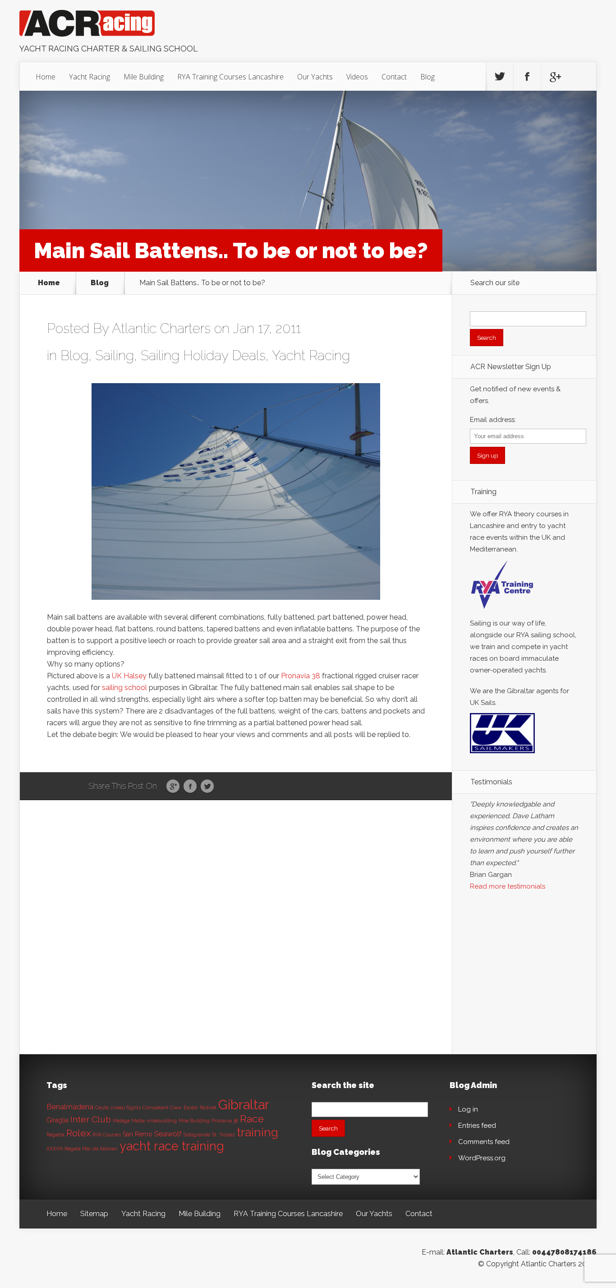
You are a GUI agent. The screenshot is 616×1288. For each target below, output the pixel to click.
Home (45, 77)
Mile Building (144, 77)
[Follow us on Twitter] (499, 76)
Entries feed (477, 1125)
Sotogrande (197, 1134)
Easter (191, 1107)
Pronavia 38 (300, 676)
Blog (427, 77)
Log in (468, 1109)
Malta (138, 1120)
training (257, 1132)
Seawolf (168, 1134)
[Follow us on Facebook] (527, 76)
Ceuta (102, 1107)
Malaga (121, 1120)
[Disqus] (236, 940)
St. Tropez (223, 1134)
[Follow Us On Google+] (554, 76)
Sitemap (94, 1213)
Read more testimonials (507, 886)
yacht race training (172, 1146)
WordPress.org (482, 1158)
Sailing (114, 355)
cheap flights (125, 1107)
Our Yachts (315, 77)
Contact (394, 77)
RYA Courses (106, 1134)
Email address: (493, 420)
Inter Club (90, 1119)
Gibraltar (243, 1104)
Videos (357, 77)
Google (173, 786)
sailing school (124, 687)
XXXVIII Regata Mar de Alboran (82, 1148)
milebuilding (162, 1120)
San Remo (137, 1134)
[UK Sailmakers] (502, 755)
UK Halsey (129, 676)
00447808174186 (564, 1252)
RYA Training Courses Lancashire (230, 77)
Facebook (190, 786)
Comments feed (484, 1142)
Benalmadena (69, 1107)
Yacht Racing (89, 77)
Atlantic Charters (161, 328)
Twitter (207, 786)
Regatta (55, 1134)
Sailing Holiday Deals (203, 355)
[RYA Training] (502, 611)
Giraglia (57, 1120)
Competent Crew (162, 1107)
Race (252, 1119)
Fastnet (208, 1107)
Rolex (78, 1133)
